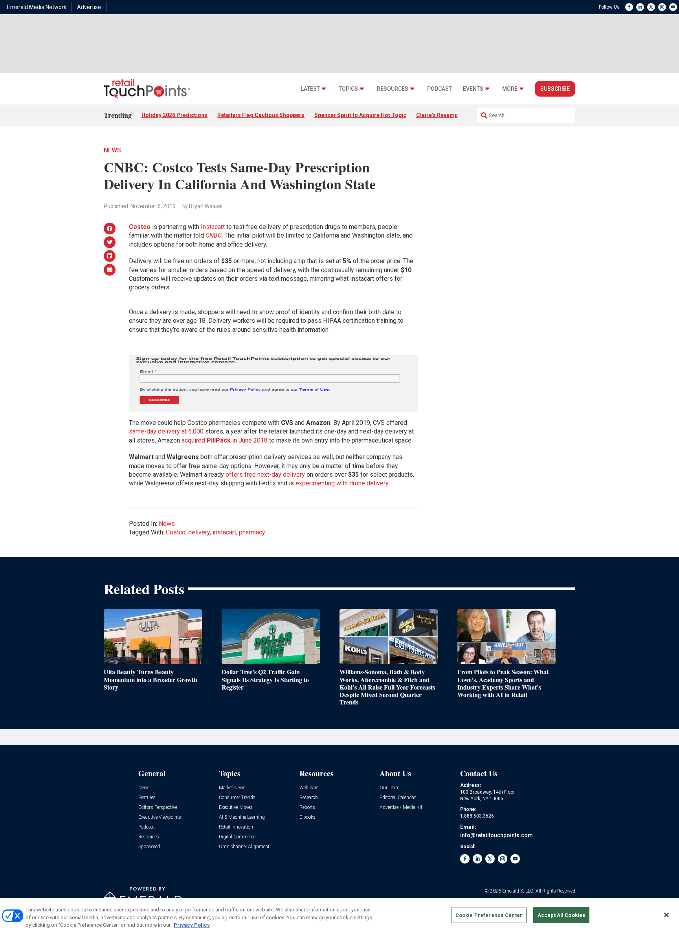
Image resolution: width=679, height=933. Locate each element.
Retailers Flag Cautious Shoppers (261, 115)
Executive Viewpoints (159, 817)
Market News (232, 787)
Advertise (89, 7)
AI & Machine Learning (242, 817)
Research (308, 797)
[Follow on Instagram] (662, 7)
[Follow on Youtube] (673, 7)
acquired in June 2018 (225, 440)
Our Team (390, 787)
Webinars (309, 787)
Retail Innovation (236, 827)
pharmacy (252, 532)
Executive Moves (236, 807)
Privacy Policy (192, 925)
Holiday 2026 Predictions (174, 115)
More (510, 89)
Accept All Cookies (561, 915)
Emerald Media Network (36, 7)
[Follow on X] (651, 7)
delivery (199, 532)
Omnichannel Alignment (244, 846)
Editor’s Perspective (157, 807)
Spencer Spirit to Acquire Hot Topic (360, 115)
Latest (310, 89)
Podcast (439, 89)
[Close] (666, 915)
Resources (392, 89)
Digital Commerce (237, 837)
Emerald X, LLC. (518, 891)
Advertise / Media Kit (401, 807)
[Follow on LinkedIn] (640, 7)
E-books (307, 817)
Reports (307, 807)
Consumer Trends (237, 797)
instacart (224, 532)
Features (147, 797)
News (112, 150)
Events (473, 89)
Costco (139, 227)
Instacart (213, 227)
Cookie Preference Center (488, 915)
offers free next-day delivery (265, 474)
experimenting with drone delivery (341, 483)
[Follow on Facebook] (629, 7)
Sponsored (149, 846)
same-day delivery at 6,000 (166, 431)
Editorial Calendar (398, 797)
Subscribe (555, 89)
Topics (348, 89)
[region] (339, 915)
